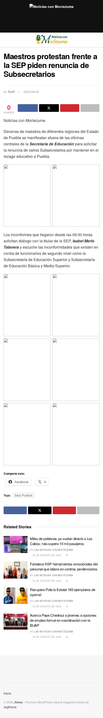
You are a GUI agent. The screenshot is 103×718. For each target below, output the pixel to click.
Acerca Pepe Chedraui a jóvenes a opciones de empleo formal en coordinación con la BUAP (63, 620)
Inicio (7, 693)
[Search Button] (97, 40)
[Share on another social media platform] (90, 108)
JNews (18, 702)
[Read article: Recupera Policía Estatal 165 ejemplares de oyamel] (16, 595)
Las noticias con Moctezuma (53, 550)
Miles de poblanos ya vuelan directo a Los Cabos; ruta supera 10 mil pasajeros (61, 541)
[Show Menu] (6, 40)
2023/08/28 (31, 91)
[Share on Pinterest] (69, 108)
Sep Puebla (24, 495)
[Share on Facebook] (28, 108)
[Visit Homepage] (51, 40)
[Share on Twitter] (49, 108)
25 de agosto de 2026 (46, 555)
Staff (11, 91)
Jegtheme (10, 707)
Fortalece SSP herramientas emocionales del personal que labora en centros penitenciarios (63, 566)
